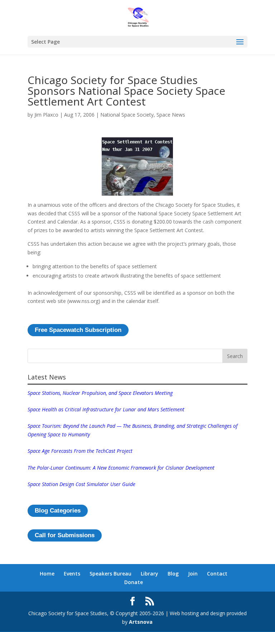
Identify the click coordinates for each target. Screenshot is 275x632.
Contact (217, 573)
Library (149, 573)
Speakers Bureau (110, 573)
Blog (173, 573)
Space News (170, 114)
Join (193, 573)
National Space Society (127, 114)
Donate (133, 582)
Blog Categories (58, 510)
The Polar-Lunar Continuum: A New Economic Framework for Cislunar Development (121, 467)
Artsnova (141, 621)
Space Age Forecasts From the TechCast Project (80, 450)
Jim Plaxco (46, 114)
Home (47, 573)
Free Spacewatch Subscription (78, 330)
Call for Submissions (65, 535)
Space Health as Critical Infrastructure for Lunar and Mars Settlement (106, 409)
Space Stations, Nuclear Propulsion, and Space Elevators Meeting (100, 393)
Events (72, 573)
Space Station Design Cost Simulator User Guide (81, 484)
